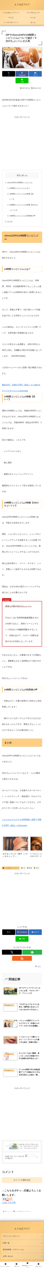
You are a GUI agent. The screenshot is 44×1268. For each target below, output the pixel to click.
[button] (38, 847)
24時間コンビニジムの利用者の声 (22, 216)
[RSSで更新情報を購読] (22, 958)
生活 (37, 868)
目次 (19, 175)
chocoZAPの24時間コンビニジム (20, 183)
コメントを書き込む (22, 1180)
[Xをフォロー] (12, 952)
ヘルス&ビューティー (12, 868)
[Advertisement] (22, 142)
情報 (30, 868)
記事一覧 (6, 1243)
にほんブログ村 (9, 1203)
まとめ (9, 222)
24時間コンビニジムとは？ (19, 188)
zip (24, 868)
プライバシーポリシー (11, 1236)
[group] (15, 847)
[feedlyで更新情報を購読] (32, 952)
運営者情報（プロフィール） (14, 1250)
